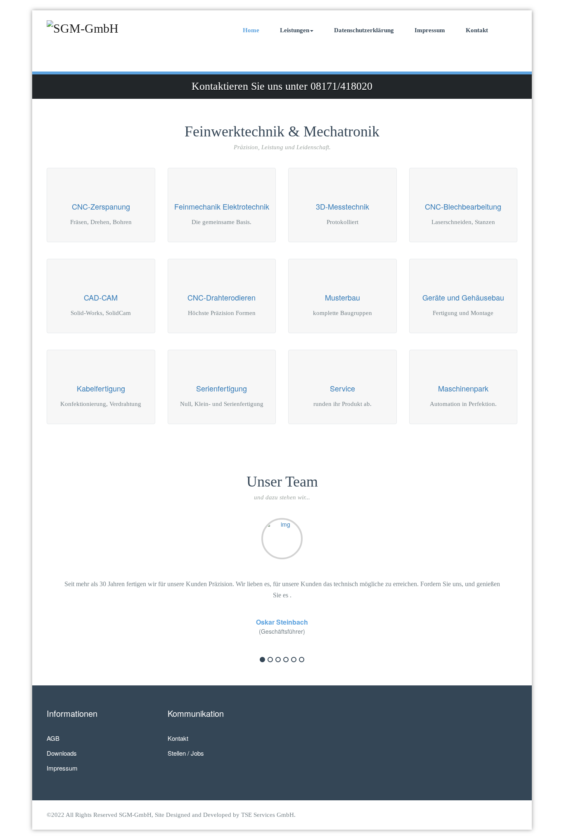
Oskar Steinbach (282, 622)
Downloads (62, 753)
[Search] (510, 29)
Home (251, 30)
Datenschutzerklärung (364, 30)
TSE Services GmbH (267, 814)
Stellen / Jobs (186, 753)
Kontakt (477, 30)
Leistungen (294, 30)
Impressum (430, 30)
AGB (53, 738)
